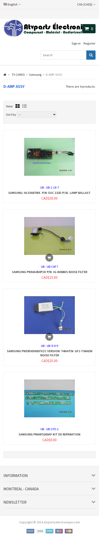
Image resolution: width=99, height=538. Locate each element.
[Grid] (17, 106)
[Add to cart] (49, 258)
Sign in (76, 43)
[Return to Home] (4, 74)
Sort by (11, 114)
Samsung (35, 74)
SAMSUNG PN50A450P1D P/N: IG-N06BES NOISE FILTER (49, 272)
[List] (24, 106)
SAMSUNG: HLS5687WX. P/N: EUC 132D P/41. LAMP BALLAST (49, 193)
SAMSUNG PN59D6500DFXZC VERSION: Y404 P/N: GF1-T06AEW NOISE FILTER (49, 353)
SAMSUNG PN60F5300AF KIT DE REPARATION (49, 434)
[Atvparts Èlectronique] (49, 35)
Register (90, 43)
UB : (43, 187)
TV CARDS (18, 74)
